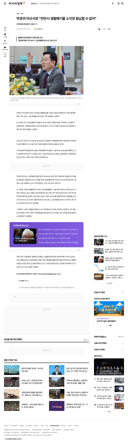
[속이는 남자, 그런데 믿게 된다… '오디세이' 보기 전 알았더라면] (11, 386)
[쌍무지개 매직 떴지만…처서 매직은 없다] (11, 374)
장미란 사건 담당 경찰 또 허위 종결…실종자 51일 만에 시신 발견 (114, 251)
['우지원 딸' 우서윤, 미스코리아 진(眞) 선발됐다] (119, 409)
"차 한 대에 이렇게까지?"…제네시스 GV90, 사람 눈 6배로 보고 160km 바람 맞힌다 (110, 373)
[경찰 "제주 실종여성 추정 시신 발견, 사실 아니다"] (119, 383)
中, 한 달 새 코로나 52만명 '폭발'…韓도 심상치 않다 (114, 268)
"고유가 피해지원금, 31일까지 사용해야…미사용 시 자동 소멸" (114, 277)
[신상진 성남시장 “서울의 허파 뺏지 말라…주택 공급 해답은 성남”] (119, 400)
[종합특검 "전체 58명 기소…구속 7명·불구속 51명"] (56, 410)
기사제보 (42, 426)
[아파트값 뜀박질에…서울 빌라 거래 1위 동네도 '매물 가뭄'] (56, 386)
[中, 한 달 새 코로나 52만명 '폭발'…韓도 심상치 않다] (99, 271)
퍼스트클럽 (28, 426)
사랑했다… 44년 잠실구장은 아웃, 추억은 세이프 (32, 405)
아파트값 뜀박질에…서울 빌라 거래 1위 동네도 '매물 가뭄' (76, 381)
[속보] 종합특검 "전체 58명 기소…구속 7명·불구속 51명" (54, 238)
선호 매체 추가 (39, 29)
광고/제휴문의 (13, 426)
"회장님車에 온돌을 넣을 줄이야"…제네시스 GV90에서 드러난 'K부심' (32, 394)
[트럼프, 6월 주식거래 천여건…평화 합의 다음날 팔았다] (99, 262)
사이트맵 (76, 426)
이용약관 (63, 426)
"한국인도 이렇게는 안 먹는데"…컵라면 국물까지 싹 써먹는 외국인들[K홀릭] (59, 242)
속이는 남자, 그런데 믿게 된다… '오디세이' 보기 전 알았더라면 (32, 381)
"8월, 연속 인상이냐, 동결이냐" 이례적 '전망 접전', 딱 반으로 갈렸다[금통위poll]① (77, 394)
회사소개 (6, 426)
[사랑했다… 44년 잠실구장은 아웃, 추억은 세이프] (11, 410)
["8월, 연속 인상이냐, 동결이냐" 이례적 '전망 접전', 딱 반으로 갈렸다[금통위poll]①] (56, 398)
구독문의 (35, 426)
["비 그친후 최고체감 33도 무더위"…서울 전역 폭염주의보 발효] (99, 245)
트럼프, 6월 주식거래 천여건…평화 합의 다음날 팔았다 (114, 259)
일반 (22, 13)
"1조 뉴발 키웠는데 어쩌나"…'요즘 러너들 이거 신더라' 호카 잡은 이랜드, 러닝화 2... (59, 234)
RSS (47, 426)
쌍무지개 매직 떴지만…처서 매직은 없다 (32, 369)
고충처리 (69, 426)
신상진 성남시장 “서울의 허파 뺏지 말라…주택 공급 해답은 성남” (104, 398)
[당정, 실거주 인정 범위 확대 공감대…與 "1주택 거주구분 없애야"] (56, 374)
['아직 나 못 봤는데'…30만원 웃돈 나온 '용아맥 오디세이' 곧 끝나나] (119, 391)
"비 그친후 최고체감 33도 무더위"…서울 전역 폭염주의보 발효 (114, 242)
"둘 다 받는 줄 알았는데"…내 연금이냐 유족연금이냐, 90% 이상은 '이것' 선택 (59, 229)
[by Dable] (85, 340)
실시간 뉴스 (34, 3)
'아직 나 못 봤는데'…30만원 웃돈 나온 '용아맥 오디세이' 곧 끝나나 (104, 390)
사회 (17, 13)
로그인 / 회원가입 (113, 3)
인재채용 (21, 426)
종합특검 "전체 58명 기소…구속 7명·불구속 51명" (77, 405)
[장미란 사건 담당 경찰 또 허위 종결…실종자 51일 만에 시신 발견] (99, 253)
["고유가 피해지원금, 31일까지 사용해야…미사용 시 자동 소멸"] (99, 279)
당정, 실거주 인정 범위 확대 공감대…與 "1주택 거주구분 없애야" (77, 370)
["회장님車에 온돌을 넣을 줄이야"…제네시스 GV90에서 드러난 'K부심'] (11, 398)
